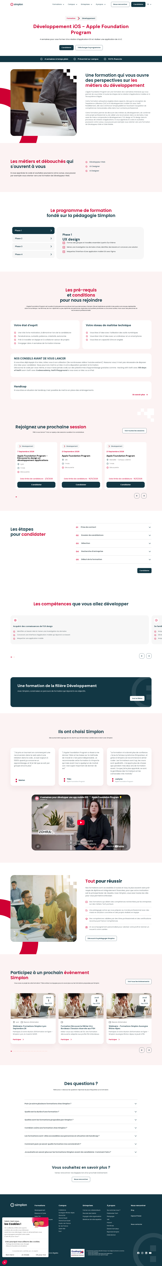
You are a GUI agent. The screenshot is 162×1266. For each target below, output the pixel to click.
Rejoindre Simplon (113, 1232)
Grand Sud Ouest (64, 1221)
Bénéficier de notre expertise (92, 1219)
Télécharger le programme (89, 47)
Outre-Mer (62, 1229)
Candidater (138, 4)
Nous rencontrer (120, 4)
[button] (58, 4)
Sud (60, 1231)
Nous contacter (136, 1224)
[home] (16, 4)
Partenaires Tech (112, 1213)
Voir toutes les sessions (134, 431)
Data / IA (37, 1216)
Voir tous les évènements (138, 981)
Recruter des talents (89, 1213)
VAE (108, 1219)
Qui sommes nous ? (113, 1210)
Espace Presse (136, 1216)
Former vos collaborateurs (91, 1210)
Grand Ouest (63, 1218)
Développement (40, 1210)
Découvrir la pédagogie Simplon (101, 938)
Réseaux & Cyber (40, 1213)
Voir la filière (137, 698)
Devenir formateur (113, 1229)
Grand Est (62, 1215)
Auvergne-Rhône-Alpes (66, 1213)
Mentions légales (51, 1253)
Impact (109, 1222)
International (111, 1235)
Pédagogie (110, 1216)
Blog (132, 1210)
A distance (62, 1210)
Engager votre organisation (92, 1216)
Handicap (110, 1226)
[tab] (33, 230)
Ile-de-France (63, 1226)
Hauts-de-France (65, 1223)
